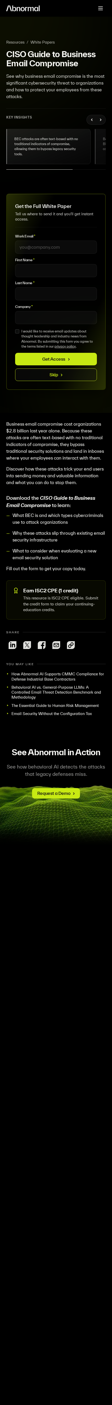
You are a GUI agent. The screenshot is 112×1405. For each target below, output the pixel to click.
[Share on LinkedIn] (12, 645)
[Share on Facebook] (41, 645)
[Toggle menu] (100, 8)
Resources (15, 42)
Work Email (25, 236)
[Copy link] (71, 645)
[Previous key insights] (92, 119)
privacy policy (65, 346)
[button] (48, 146)
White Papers (42, 42)
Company (24, 307)
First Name (25, 260)
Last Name (24, 283)
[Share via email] (56, 645)
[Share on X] (27, 645)
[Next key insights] (100, 119)
